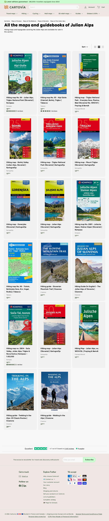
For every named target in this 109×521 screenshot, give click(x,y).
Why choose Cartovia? (51, 476)
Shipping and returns (50, 491)
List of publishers (49, 497)
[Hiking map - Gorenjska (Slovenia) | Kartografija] (20, 207)
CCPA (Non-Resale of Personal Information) (63, 516)
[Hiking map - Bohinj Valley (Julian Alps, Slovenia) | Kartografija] (20, 146)
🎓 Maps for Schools (50, 503)
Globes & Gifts (92, 13)
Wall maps (48, 13)
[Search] (77, 7)
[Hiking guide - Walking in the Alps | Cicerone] (54, 398)
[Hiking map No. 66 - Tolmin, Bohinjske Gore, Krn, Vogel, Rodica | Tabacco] (20, 270)
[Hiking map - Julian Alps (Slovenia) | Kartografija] (54, 207)
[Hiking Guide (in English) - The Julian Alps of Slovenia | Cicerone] (89, 270)
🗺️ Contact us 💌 (49, 479)
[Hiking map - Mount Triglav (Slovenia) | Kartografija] (89, 145)
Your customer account (51, 482)
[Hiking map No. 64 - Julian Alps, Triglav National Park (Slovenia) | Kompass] (20, 82)
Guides (78, 13)
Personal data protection (37, 516)
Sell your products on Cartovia (53, 494)
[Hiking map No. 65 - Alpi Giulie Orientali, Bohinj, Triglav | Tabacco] (54, 82)
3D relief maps (64, 13)
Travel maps (11, 13)
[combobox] (54, 7)
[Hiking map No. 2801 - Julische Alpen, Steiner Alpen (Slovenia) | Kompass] (89, 208)
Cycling (36, 13)
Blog (44, 488)
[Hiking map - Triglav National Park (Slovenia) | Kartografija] (54, 145)
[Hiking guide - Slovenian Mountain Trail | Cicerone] (54, 269)
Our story (46, 485)
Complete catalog (49, 500)
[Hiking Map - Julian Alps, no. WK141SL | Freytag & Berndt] (89, 331)
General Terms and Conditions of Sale (89, 514)
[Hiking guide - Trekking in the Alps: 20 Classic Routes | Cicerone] (20, 399)
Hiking (24, 13)
